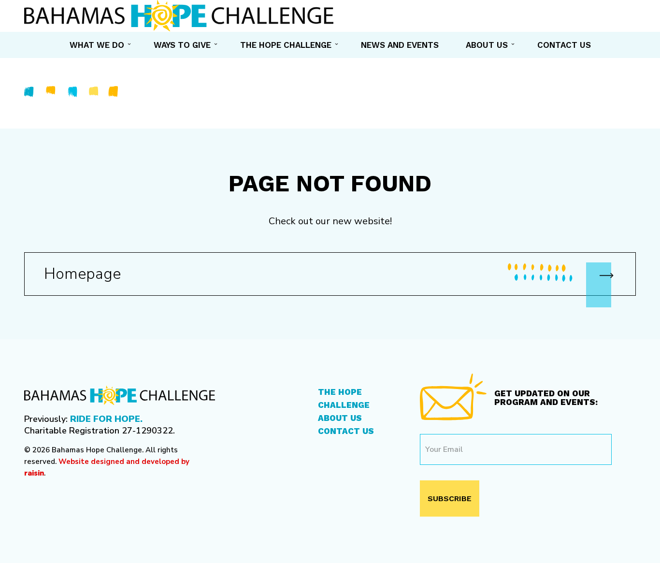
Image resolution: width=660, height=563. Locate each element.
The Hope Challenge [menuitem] (285, 45)
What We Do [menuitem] (97, 45)
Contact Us (346, 431)
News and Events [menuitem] (400, 45)
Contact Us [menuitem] (564, 45)
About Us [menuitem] (487, 45)
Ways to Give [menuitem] (182, 45)
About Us (340, 418)
